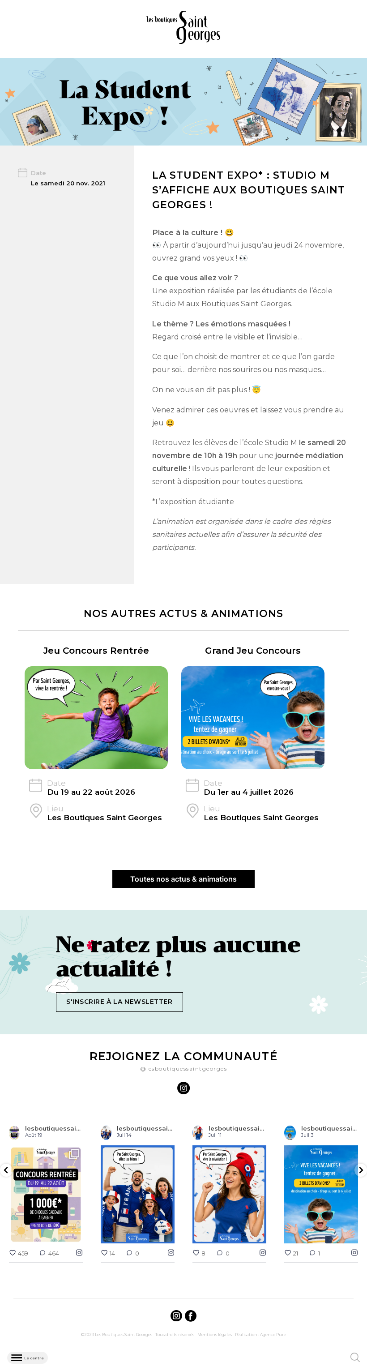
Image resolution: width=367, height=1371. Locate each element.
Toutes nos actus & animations (183, 878)
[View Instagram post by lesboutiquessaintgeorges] (75, 1235)
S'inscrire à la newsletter (119, 1002)
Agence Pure (273, 1334)
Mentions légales (214, 1334)
